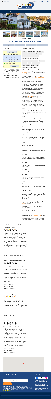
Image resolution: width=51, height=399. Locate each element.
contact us (9, 78)
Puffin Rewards (37, 215)
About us (19, 11)
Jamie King (48, 396)
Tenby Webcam (46, 1)
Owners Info (37, 11)
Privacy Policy (37, 396)
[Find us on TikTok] (41, 377)
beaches (27, 94)
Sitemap (33, 396)
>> (19, 52)
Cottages (9, 11)
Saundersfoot (25, 72)
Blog (46, 11)
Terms (30, 396)
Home (2, 11)
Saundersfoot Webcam (38, 1)
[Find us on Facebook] (37, 377)
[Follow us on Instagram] (46, 377)
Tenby (44, 90)
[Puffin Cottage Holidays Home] (25, 5)
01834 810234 (7, 1)
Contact (28, 11)
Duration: (5, 66)
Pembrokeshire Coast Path (38, 94)
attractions (30, 96)
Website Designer (43, 396)
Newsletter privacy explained (7, 390)
